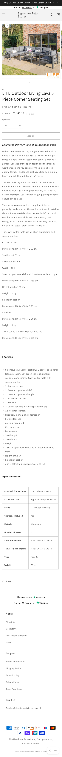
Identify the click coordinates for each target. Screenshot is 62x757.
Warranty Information (16, 635)
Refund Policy (12, 675)
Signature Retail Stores (27, 751)
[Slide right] (37, 82)
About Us (10, 622)
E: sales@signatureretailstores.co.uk (24, 708)
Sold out (31, 135)
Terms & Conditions (15, 661)
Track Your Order (14, 689)
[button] (3, 15)
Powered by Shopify (41, 751)
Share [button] (8, 581)
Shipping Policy (13, 668)
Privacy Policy (12, 682)
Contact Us (11, 628)
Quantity (6, 119)
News (8, 642)
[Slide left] (24, 82)
